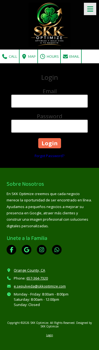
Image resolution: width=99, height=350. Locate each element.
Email (73, 56)
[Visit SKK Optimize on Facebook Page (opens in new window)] (11, 250)
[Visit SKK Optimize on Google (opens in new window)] (26, 250)
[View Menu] (90, 9)
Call (12, 56)
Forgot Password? (49, 155)
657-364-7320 (37, 278)
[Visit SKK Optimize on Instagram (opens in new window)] (41, 250)
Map (31, 56)
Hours (52, 56)
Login (49, 335)
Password (49, 116)
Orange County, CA (29, 270)
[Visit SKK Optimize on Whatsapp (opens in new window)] (57, 250)
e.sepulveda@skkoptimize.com (40, 286)
